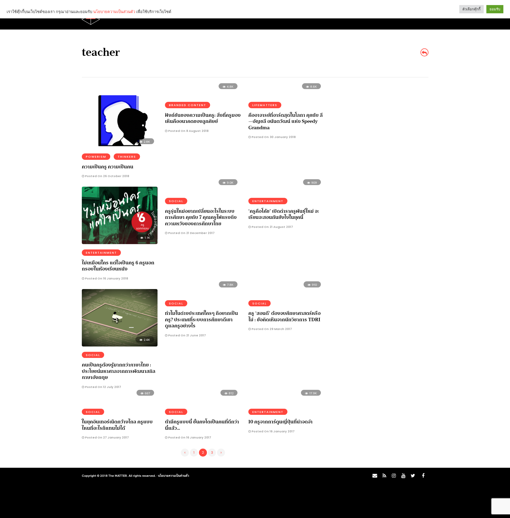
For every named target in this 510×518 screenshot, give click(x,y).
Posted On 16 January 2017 (189, 437)
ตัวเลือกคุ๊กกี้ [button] (471, 9)
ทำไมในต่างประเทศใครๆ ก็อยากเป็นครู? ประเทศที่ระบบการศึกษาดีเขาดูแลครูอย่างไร (201, 319)
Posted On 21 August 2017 (272, 227)
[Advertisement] (381, 124)
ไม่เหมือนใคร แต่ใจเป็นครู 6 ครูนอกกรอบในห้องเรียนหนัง (118, 265)
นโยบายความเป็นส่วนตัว (173, 475)
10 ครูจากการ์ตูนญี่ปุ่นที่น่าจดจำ (280, 421)
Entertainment (101, 252)
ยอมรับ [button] (495, 9)
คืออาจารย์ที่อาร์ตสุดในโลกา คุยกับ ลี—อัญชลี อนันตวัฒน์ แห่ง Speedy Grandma (285, 121)
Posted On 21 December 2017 (191, 233)
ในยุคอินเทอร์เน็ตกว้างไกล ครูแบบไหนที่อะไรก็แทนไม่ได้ (117, 424)
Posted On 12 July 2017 (102, 387)
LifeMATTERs (264, 105)
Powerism (96, 156)
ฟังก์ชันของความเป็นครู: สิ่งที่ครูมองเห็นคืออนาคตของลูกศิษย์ (203, 118)
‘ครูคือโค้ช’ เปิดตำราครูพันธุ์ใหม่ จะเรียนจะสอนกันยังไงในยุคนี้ (283, 214)
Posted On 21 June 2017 (186, 335)
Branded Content (187, 105)
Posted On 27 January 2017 (106, 437)
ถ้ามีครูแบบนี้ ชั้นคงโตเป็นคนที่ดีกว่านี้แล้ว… (202, 424)
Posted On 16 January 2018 (106, 278)
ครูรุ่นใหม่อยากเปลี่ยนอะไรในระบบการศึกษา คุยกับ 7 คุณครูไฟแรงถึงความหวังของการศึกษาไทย (201, 217)
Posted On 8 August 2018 (188, 131)
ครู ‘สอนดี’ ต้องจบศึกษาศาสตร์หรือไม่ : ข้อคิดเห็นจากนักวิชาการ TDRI (284, 316)
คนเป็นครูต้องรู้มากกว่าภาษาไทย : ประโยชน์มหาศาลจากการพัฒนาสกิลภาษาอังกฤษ (118, 371)
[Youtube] (403, 475)
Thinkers (127, 156)
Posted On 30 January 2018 (273, 137)
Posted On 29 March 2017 (271, 329)
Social (176, 201)
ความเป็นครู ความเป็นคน (107, 166)
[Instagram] (394, 475)
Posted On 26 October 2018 (106, 176)
